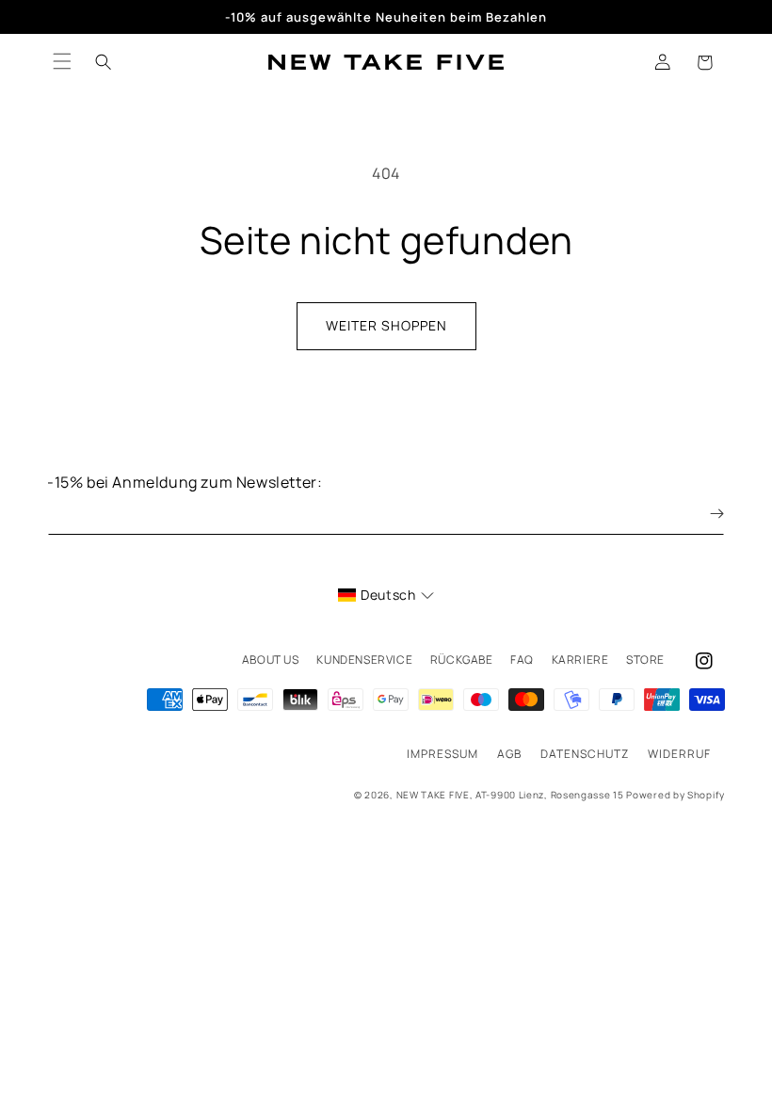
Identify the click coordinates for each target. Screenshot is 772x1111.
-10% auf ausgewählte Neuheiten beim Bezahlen (386, 16)
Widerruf (679, 754)
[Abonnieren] (703, 513)
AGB (509, 754)
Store (645, 660)
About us (270, 660)
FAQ (522, 660)
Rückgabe (461, 660)
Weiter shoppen (386, 325)
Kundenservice (364, 660)
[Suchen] (103, 62)
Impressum (442, 754)
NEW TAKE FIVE (433, 794)
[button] (704, 62)
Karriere (580, 660)
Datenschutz (584, 754)
